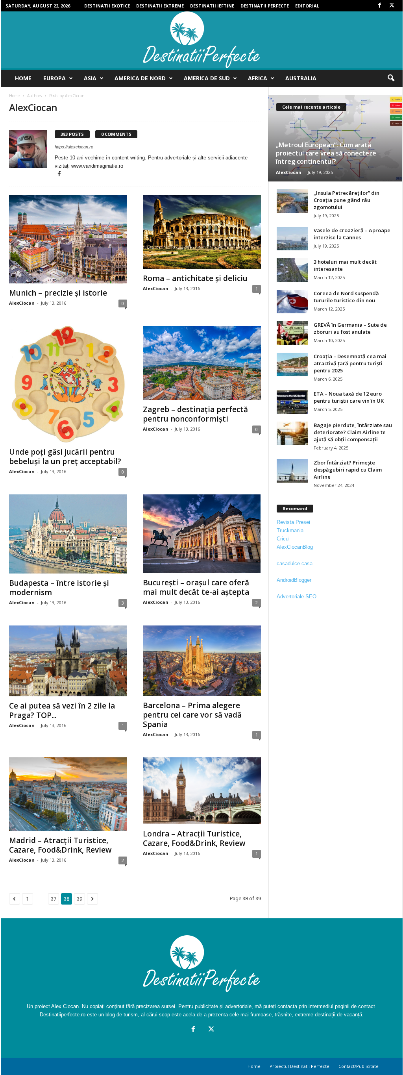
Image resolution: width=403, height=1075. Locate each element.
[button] (390, 78)
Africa (257, 78)
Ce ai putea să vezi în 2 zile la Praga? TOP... (62, 710)
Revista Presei (293, 522)
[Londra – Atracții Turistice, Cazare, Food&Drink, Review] (202, 790)
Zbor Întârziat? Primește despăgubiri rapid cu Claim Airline (348, 469)
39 (79, 899)
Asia (90, 78)
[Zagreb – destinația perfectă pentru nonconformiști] (202, 363)
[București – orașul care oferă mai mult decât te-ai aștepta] (202, 533)
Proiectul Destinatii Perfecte (299, 1066)
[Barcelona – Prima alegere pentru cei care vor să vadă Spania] (202, 660)
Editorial (307, 6)
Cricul (283, 539)
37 (53, 899)
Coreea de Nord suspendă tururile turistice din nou (346, 297)
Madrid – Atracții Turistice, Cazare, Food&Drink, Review (60, 845)
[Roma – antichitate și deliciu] (202, 232)
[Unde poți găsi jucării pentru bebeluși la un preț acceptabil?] (68, 384)
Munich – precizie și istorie (58, 293)
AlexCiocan (22, 303)
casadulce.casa (294, 563)
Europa (54, 78)
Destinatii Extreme (160, 6)
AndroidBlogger (294, 580)
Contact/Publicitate (358, 1066)
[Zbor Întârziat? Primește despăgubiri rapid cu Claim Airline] (292, 471)
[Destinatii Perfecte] (202, 39)
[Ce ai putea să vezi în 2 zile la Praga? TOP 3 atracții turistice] (68, 660)
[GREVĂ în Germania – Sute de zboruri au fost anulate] (292, 333)
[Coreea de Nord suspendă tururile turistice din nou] (292, 301)
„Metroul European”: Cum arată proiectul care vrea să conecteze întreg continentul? (326, 153)
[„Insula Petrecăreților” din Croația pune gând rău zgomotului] (292, 201)
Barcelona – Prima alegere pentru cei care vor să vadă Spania (192, 714)
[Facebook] (380, 5)
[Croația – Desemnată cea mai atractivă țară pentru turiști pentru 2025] (292, 364)
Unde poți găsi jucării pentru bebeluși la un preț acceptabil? (65, 456)
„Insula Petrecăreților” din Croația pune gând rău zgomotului (346, 200)
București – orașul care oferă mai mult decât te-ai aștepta (196, 587)
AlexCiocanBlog (295, 547)
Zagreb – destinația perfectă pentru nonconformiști (195, 414)
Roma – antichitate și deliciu (195, 278)
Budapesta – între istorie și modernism (59, 588)
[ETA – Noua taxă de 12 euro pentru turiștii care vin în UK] (292, 402)
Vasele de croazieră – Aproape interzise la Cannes (352, 234)
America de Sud (207, 78)
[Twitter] (392, 5)
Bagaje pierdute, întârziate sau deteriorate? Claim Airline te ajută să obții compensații (353, 432)
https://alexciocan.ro (74, 146)
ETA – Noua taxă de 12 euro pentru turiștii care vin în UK (349, 397)
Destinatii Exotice (107, 6)
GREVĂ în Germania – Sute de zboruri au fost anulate (350, 328)
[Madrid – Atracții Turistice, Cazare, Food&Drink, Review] (68, 794)
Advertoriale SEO (296, 596)
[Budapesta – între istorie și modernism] (68, 534)
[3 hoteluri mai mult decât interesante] (292, 270)
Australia (300, 78)
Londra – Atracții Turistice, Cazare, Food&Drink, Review (194, 838)
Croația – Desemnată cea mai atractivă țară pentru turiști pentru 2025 (350, 363)
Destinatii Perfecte (264, 6)
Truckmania (290, 530)
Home (23, 78)
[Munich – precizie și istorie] (68, 239)
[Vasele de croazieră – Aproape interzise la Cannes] (292, 238)
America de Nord (140, 78)
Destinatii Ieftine (212, 6)
